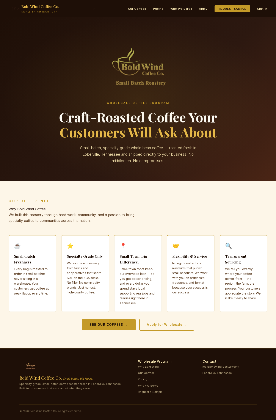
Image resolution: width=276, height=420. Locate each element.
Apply (203, 8)
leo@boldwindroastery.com (220, 366)
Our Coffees (137, 8)
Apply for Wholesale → (167, 325)
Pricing (158, 8)
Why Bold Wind (148, 366)
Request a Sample (150, 391)
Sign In (262, 8)
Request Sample (232, 8)
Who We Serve (181, 8)
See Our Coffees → (108, 325)
